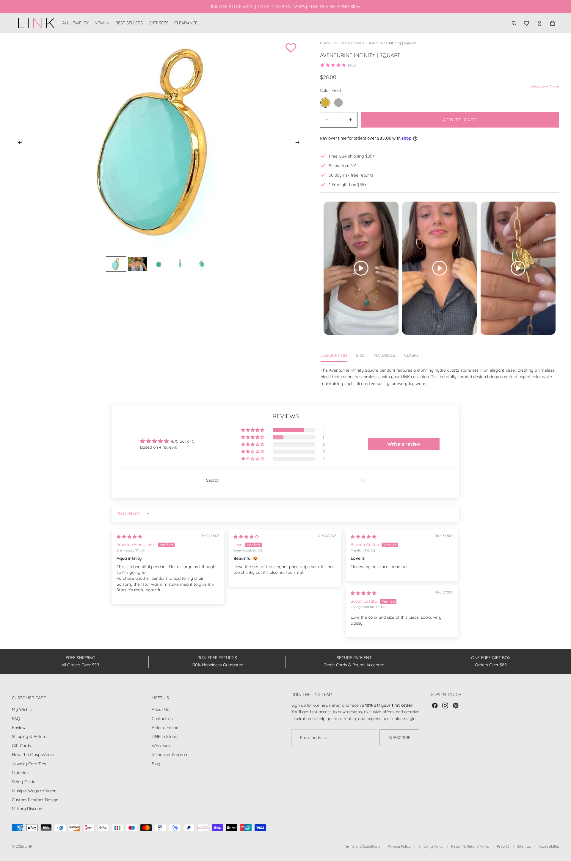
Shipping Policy (430, 846)
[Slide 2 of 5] (137, 264)
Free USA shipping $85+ (352, 156)
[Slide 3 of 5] (158, 264)
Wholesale (162, 745)
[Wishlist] (526, 23)
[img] (129, 536)
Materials (20, 772)
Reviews (20, 727)
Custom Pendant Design (35, 799)
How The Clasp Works (33, 754)
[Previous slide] (18, 143)
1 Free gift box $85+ (348, 184)
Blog (156, 763)
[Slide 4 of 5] (180, 264)
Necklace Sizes (545, 86)
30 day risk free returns (351, 175)
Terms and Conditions (362, 846)
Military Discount (28, 808)
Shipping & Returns (30, 736)
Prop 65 (503, 846)
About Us (160, 709)
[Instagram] (445, 705)
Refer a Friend (165, 727)
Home (325, 43)
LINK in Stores (165, 736)
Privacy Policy (399, 846)
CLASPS (411, 355)
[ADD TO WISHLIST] (291, 48)
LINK (28, 846)
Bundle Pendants (349, 43)
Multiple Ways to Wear (34, 791)
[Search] (513, 23)
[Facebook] (434, 705)
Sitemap (524, 846)
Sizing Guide (23, 781)
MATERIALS (384, 355)
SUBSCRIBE (399, 737)
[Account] (539, 23)
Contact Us (162, 718)
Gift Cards (21, 745)
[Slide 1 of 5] (116, 264)
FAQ (16, 718)
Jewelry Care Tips (29, 763)
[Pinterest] (455, 705)
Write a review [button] (404, 444)
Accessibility (549, 846)
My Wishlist (23, 709)
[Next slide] (299, 143)
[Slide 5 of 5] (201, 264)
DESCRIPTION (334, 355)
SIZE (360, 355)
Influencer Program (170, 754)
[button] (338, 65)
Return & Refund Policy (470, 846)
